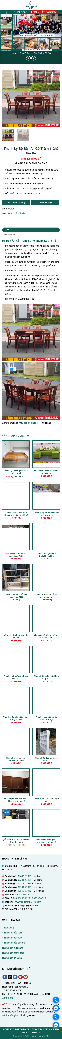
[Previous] (7, 98)
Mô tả (6, 230)
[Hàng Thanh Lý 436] (31, 5)
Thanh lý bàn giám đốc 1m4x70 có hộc (46, 718)
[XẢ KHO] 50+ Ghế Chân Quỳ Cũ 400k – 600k (16, 840)
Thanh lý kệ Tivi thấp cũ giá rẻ (46, 800)
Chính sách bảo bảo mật (14, 942)
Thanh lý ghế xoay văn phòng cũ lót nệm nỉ (16, 759)
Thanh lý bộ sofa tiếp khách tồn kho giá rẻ (46, 513)
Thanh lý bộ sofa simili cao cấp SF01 (15, 677)
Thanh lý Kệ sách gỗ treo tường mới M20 (15, 595)
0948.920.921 (24, 876)
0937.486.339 (39, 898)
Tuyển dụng (8, 927)
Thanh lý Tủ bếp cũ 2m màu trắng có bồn (16, 718)
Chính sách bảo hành (12, 932)
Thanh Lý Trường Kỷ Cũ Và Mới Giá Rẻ (15, 472)
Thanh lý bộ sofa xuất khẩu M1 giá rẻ (46, 677)
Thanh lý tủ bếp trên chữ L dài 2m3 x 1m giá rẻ (16, 800)
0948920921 (20, 476)
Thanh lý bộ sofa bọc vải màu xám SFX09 (16, 554)
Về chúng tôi (9, 234)
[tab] (31, 230)
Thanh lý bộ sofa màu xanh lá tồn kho (46, 472)
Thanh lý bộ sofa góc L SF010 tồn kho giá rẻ (46, 840)
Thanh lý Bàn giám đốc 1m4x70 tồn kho (46, 554)
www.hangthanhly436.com (28, 902)
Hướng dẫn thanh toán (13, 953)
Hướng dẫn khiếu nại (12, 958)
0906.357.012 (24, 890)
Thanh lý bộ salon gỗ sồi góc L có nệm (46, 595)
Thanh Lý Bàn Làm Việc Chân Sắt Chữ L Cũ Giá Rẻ (16, 513)
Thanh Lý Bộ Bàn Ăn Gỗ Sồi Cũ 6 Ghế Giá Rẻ (46, 636)
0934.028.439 (24, 880)
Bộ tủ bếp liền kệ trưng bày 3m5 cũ (15, 636)
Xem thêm (7, 997)
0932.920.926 (24, 883)
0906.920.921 (22, 894)
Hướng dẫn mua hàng (12, 948)
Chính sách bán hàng (12, 937)
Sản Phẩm (25, 53)
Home (14, 53)
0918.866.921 (24, 887)
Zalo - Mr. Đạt (45, 202)
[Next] (55, 98)
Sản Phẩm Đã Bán (42, 53)
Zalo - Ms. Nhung (16, 202)
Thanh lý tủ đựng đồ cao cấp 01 (46, 759)
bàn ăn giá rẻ (30, 423)
